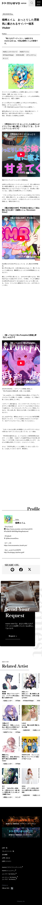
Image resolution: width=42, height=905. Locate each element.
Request (12, 636)
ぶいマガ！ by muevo (8, 879)
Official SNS (5, 888)
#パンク (5, 58)
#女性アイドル (24, 52)
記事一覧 (4, 848)
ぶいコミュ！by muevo (9, 877)
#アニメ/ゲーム (31, 55)
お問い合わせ (6, 858)
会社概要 (4, 854)
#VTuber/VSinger (8, 55)
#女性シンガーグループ (10, 52)
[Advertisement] (21, 310)
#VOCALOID (20, 55)
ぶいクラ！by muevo (8, 874)
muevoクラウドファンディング (11, 867)
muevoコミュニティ (8, 870)
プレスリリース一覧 (8, 851)
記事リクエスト (6, 861)
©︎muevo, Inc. (21, 901)
